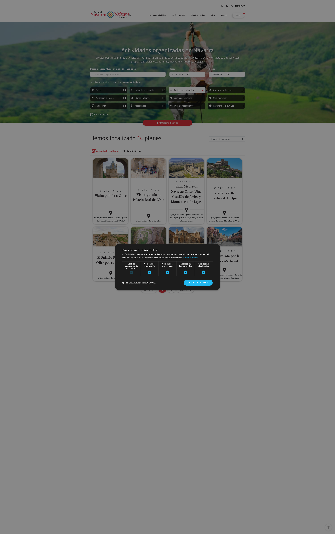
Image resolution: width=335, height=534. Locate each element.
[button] (139, 283)
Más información (190, 257)
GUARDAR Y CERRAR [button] (198, 282)
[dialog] (167, 267)
